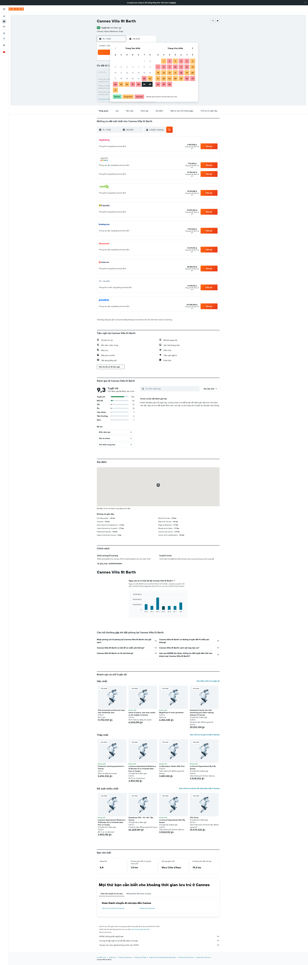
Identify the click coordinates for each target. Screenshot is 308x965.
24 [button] (115, 84)
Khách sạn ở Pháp (140, 957)
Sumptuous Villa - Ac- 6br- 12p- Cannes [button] (141, 818)
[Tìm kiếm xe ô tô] (4, 26)
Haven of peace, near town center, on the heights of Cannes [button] (142, 713)
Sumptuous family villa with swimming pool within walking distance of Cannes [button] (202, 712)
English (173, 3)
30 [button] (150, 84)
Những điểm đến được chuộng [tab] (138, 894)
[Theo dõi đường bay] (4, 38)
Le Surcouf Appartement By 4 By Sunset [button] (203, 767)
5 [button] (127, 67)
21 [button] (138, 78)
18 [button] (121, 78)
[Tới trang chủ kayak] (16, 9)
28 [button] (138, 84)
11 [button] (121, 73)
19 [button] (127, 78)
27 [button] (133, 84)
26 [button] (127, 84)
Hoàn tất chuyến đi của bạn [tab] (112, 894)
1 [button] (144, 61)
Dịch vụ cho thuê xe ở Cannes (113, 908)
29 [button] (144, 84)
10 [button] (115, 73)
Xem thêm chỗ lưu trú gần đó (208, 681)
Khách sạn (112, 957)
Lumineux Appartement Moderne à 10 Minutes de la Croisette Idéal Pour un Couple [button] (142, 768)
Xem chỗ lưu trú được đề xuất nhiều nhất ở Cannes (199, 788)
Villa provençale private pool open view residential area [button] (111, 711)
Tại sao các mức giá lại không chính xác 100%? (119, 945)
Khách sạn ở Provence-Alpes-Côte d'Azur (162, 957)
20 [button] (133, 78)
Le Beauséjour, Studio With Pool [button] (172, 766)
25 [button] (121, 84)
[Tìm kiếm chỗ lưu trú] (4, 21)
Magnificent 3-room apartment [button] (171, 712)
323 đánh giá (115, 27)
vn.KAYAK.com (101, 957)
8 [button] (144, 67)
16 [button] (150, 73)
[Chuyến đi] (4, 45)
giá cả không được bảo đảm (141, 929)
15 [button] (144, 73)
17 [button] (115, 78)
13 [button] (133, 73)
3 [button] (115, 67)
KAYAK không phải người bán (111, 936)
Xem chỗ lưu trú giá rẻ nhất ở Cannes (205, 735)
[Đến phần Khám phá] (4, 33)
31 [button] (115, 90)
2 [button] (150, 61)
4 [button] (121, 67)
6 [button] (132, 67)
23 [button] (150, 78)
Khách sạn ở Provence (186, 957)
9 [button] (150, 67)
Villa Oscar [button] (194, 817)
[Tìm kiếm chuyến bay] (4, 16)
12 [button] (127, 73)
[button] (305, 2)
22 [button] (144, 78)
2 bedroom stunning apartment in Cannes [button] (111, 767)
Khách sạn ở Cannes (147, 908)
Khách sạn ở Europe (125, 957)
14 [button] (138, 73)
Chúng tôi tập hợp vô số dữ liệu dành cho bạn (118, 940)
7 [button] (138, 67)
